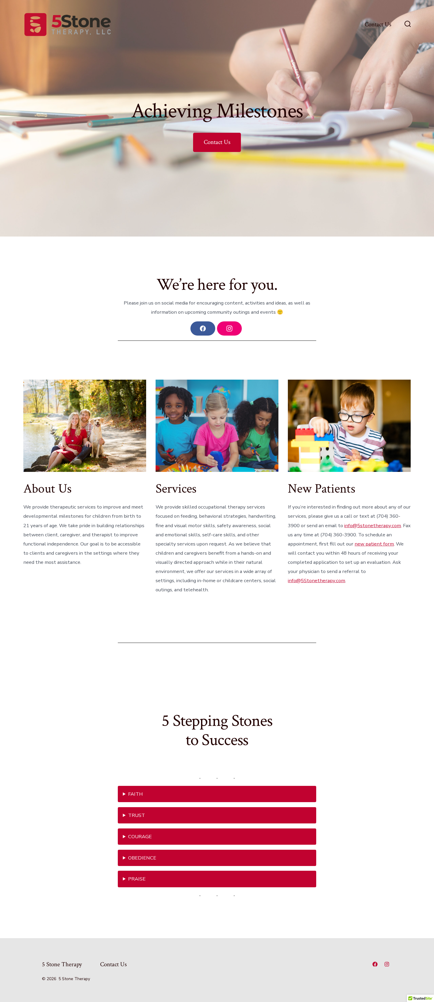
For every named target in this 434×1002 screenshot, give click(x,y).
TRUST (136, 815)
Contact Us (378, 24)
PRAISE (137, 878)
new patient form (374, 543)
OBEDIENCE (142, 857)
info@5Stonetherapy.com (316, 580)
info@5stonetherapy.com (372, 525)
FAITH (135, 794)
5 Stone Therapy (62, 964)
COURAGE (140, 836)
